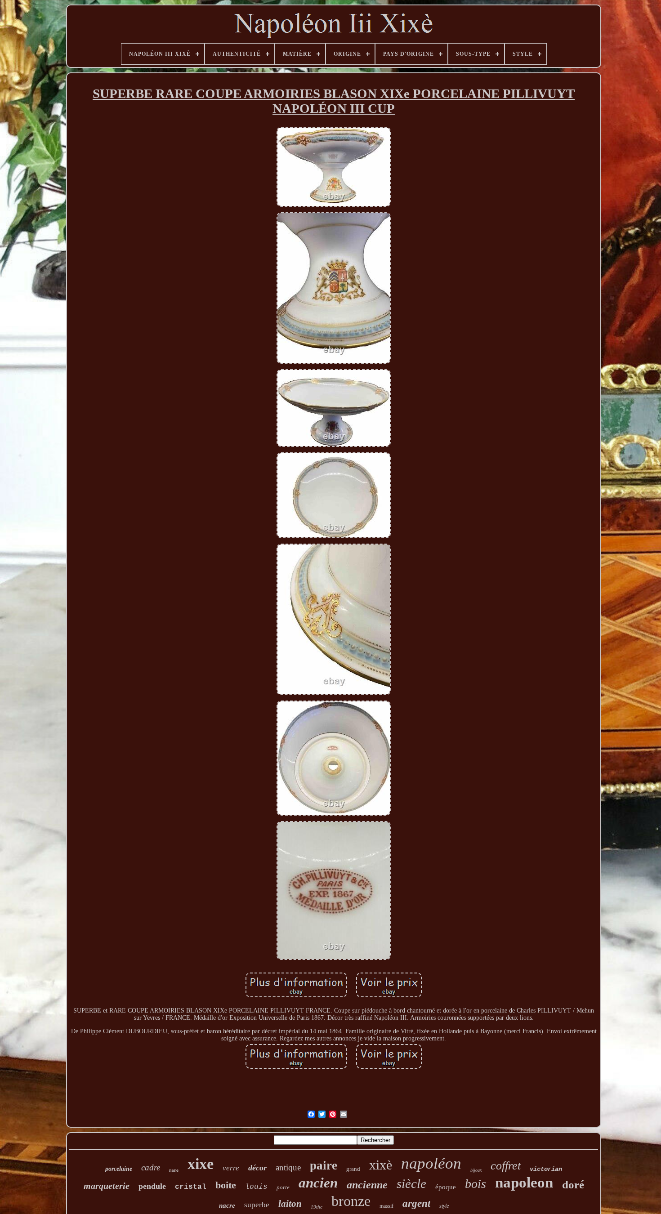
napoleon (524, 1182)
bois (475, 1184)
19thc (316, 1207)
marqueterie (107, 1186)
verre (231, 1168)
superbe (256, 1205)
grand (353, 1168)
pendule (152, 1186)
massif (386, 1206)
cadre (150, 1167)
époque (445, 1187)
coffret (506, 1165)
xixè (380, 1164)
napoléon (431, 1163)
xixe (201, 1164)
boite (225, 1185)
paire (323, 1165)
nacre (227, 1205)
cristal (190, 1187)
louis (256, 1187)
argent (416, 1203)
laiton (290, 1203)
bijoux (476, 1170)
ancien (318, 1183)
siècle (411, 1183)
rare (174, 1170)
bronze (351, 1201)
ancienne (367, 1185)
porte (283, 1187)
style (444, 1206)
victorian (546, 1169)
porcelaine (118, 1168)
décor (257, 1167)
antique (288, 1167)
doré (573, 1184)
